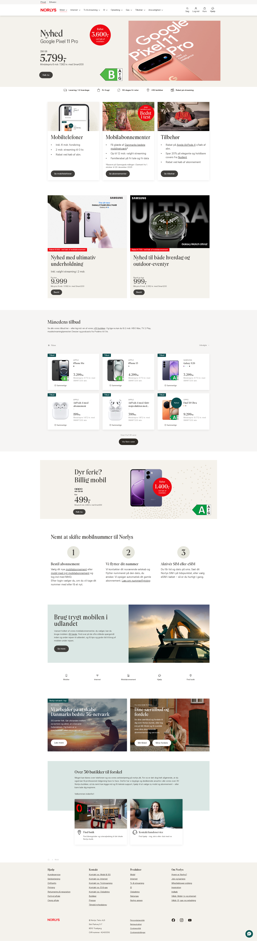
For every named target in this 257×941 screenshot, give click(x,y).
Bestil (56, 292)
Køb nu (46, 75)
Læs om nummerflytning (136, 580)
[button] (249, 934)
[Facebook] (173, 921)
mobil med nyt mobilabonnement (70, 573)
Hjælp (212, 11)
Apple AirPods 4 (186, 144)
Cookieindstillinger (137, 932)
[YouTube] (190, 921)
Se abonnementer (117, 173)
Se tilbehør (169, 173)
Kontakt (93, 869)
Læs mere (59, 742)
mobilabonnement (76, 569)
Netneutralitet (136, 924)
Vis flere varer (128, 441)
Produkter (136, 869)
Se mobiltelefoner (63, 173)
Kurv (204, 11)
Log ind (195, 11)
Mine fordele (162, 743)
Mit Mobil (142, 743)
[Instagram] (181, 921)
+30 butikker (99, 328)
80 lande (73, 634)
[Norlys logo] (48, 10)
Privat (43, 2)
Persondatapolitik (137, 920)
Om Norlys (177, 869)
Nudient (182, 157)
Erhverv (52, 2)
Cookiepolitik (135, 928)
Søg (187, 11)
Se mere (61, 648)
